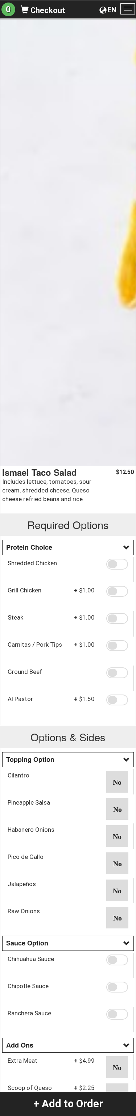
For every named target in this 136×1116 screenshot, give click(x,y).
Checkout (47, 10)
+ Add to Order (68, 1104)
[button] (117, 564)
